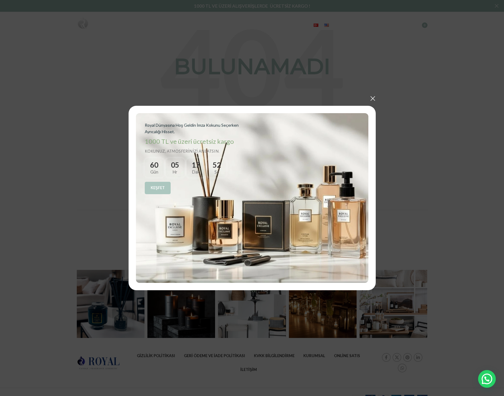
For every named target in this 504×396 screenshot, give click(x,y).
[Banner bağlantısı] (252, 198)
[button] (487, 379)
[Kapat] (372, 98)
